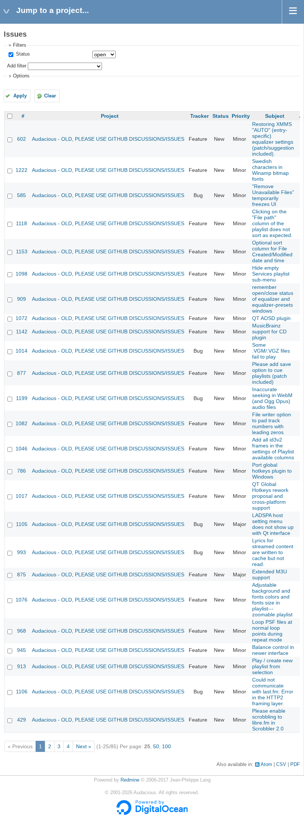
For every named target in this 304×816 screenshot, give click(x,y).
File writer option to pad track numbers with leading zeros (271, 423)
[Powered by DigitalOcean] (152, 813)
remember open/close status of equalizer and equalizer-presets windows (272, 299)
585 (21, 195)
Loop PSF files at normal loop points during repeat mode (272, 631)
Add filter (16, 66)
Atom (266, 764)
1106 (21, 692)
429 (21, 720)
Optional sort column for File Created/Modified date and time (272, 251)
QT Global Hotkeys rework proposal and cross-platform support (270, 496)
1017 (21, 496)
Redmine (129, 780)
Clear (50, 96)
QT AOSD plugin (271, 318)
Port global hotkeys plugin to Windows (272, 471)
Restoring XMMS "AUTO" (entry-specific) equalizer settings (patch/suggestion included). (273, 139)
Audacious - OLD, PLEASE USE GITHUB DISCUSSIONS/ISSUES (108, 139)
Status (22, 54)
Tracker (199, 116)
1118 (21, 223)
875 (21, 574)
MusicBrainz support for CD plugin (269, 331)
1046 (21, 449)
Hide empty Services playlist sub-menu (271, 274)
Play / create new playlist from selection (272, 666)
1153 (21, 251)
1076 (21, 600)
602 (21, 139)
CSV (281, 764)
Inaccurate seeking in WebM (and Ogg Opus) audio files (272, 398)
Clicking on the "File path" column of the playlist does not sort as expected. (272, 223)
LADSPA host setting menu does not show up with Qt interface (273, 524)
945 (21, 650)
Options (21, 76)
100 (166, 746)
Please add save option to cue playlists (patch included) (271, 373)
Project (110, 116)
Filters (19, 45)
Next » (83, 746)
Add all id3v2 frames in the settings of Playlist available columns (273, 448)
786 (21, 471)
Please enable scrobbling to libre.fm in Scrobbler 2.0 (268, 720)
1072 (21, 318)
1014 (21, 351)
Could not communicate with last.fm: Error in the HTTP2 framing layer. (272, 691)
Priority (241, 116)
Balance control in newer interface (273, 650)
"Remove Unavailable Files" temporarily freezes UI (273, 195)
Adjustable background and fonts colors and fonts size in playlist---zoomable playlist (272, 599)
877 (21, 373)
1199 (21, 398)
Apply (20, 96)
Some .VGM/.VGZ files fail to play (271, 351)
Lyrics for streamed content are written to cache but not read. (272, 552)
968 (21, 631)
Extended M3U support (269, 574)
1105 (21, 524)
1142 (21, 331)
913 (21, 666)
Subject (274, 116)
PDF (295, 764)
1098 (21, 274)
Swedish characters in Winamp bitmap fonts (270, 170)
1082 (21, 423)
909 (21, 299)
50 (156, 746)
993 (21, 552)
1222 (21, 170)
